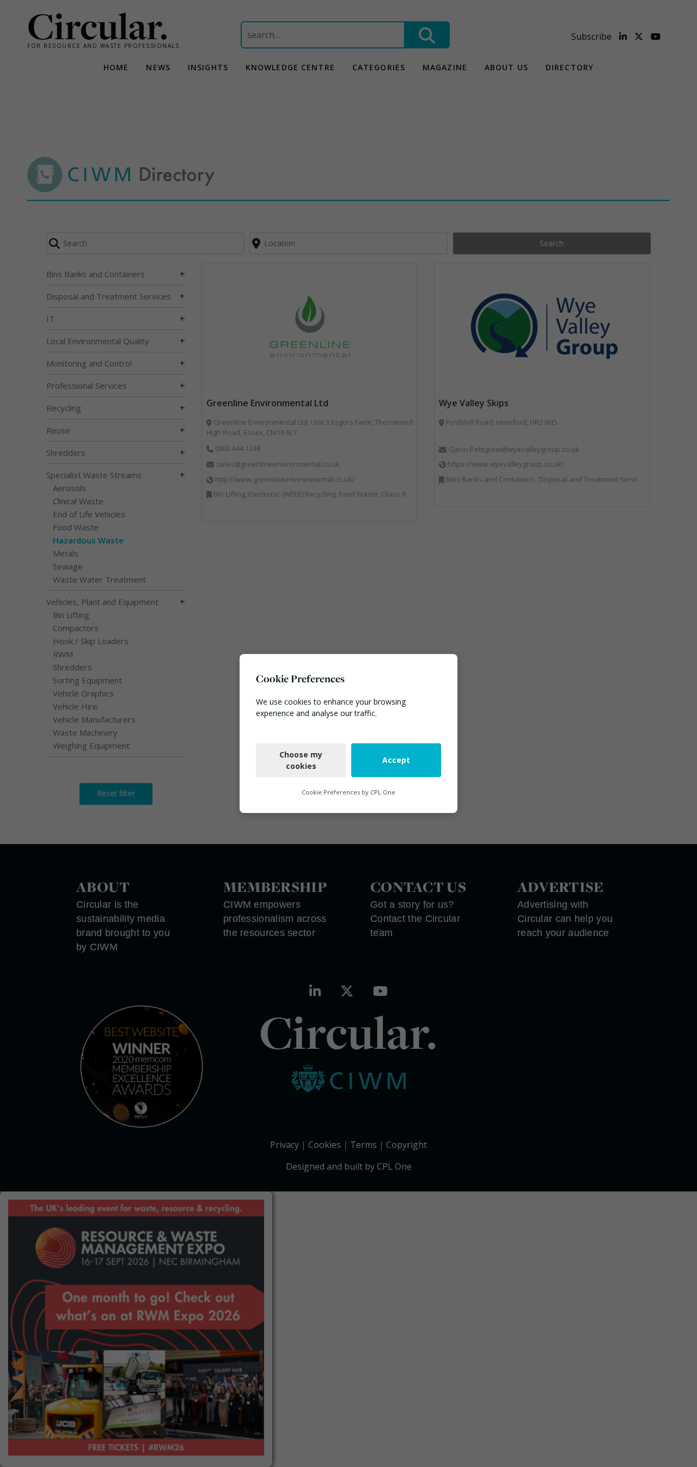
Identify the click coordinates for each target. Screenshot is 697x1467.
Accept (396, 760)
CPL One (382, 792)
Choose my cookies (300, 760)
